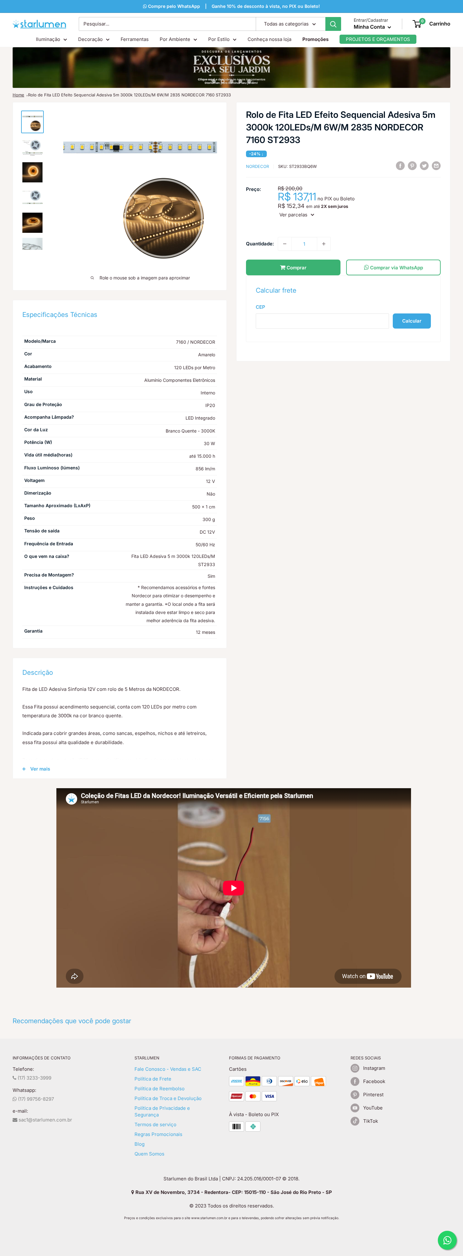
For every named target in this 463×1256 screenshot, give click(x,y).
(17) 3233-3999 (33, 1078)
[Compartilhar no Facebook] (400, 165)
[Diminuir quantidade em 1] (284, 243)
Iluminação (48, 39)
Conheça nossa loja (269, 39)
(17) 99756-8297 (35, 1099)
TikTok (370, 1121)
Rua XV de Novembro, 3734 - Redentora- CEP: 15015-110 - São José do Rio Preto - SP (233, 1192)
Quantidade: (260, 244)
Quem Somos (149, 1154)
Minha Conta (370, 27)
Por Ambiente (175, 39)
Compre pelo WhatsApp (173, 6)
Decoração (90, 39)
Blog (139, 1144)
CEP (260, 307)
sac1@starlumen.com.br (44, 1120)
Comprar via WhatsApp (396, 268)
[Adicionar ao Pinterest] (412, 165)
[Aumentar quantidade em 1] (323, 243)
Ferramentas (135, 39)
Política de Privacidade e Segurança (162, 1111)
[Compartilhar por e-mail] (436, 165)
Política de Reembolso (159, 1089)
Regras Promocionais (158, 1134)
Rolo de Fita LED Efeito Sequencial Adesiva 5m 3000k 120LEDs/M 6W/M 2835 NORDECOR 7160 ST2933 (129, 94)
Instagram (374, 1068)
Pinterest (373, 1095)
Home (18, 94)
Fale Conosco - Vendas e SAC (167, 1069)
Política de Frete (152, 1079)
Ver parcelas (293, 215)
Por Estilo (219, 39)
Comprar (295, 268)
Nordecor (257, 166)
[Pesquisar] (333, 24)
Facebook (374, 1081)
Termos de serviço (155, 1124)
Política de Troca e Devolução (168, 1098)
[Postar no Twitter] (424, 165)
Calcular (411, 321)
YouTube (373, 1108)
